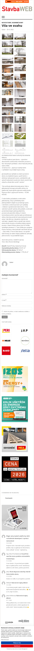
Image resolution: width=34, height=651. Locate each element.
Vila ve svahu (12, 25)
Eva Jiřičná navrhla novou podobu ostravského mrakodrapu (18, 556)
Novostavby (6, 23)
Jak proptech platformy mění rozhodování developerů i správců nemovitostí (18, 538)
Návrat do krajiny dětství (20, 583)
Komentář (4, 278)
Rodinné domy (17, 23)
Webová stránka (6, 306)
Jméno (3, 294)
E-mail (3, 300)
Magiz (8, 536)
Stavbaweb (8, 498)
